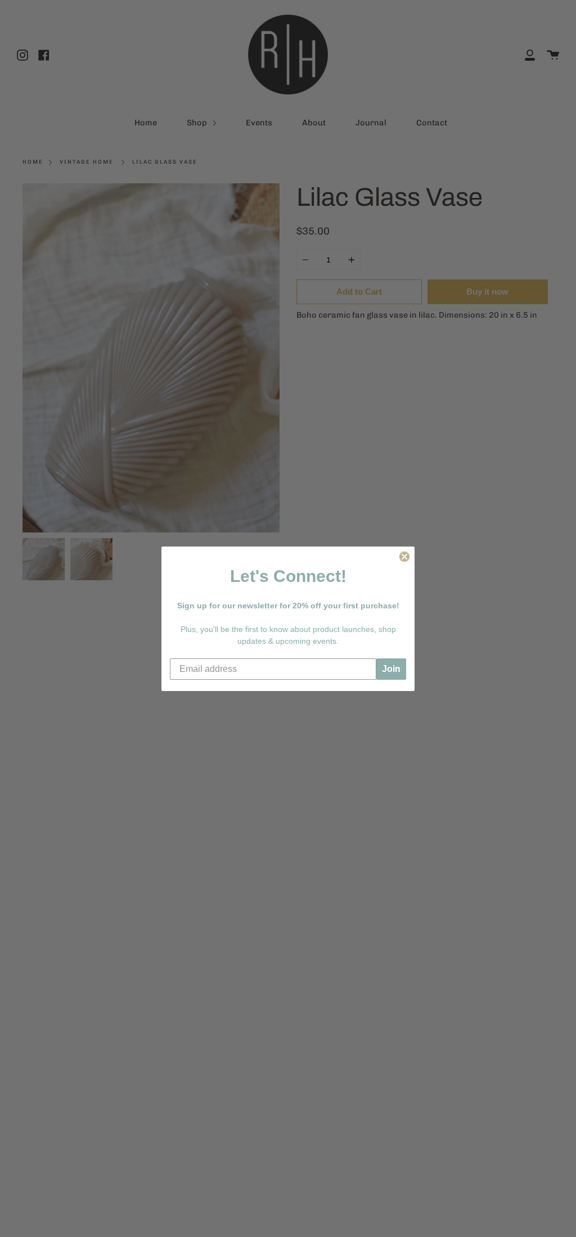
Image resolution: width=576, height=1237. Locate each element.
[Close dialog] (404, 556)
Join (391, 669)
